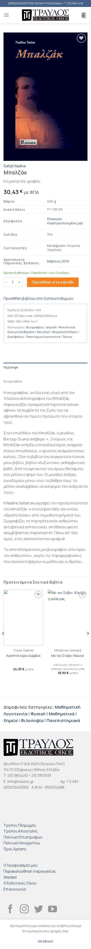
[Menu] (6, 15)
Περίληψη (11, 367)
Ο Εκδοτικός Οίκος (20, 883)
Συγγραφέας (13, 381)
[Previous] (3, 642)
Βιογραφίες (35, 327)
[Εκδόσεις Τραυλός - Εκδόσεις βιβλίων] (45, 15)
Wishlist (10, 877)
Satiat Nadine (15, 165)
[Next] (87, 642)
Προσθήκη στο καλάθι (53, 282)
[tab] (46, 367)
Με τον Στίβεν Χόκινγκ (67, 656)
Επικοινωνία (15, 889)
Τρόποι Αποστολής (21, 831)
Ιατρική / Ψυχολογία (60, 327)
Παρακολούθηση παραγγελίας (30, 871)
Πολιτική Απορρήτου (22, 843)
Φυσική (38, 714)
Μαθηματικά (61, 714)
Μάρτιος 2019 (58, 261)
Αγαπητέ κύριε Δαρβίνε (23, 656)
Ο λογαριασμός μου (21, 865)
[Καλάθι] (84, 15)
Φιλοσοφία (32, 720)
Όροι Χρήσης (15, 849)
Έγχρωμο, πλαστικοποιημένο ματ (65, 220)
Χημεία (11, 720)
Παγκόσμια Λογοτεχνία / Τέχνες (49, 337)
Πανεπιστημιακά (63, 720)
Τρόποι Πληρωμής (20, 825)
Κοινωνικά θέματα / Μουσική (28, 332)
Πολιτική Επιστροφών (23, 837)
